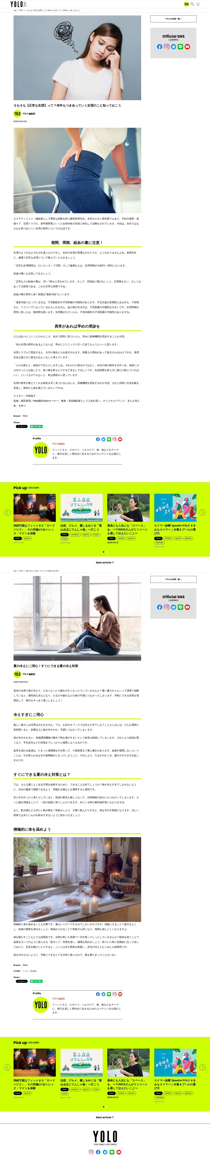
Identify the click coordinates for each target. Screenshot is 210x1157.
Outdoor (75, 534)
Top (15, 10)
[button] (7, 512)
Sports (27, 538)
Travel (95, 534)
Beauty (188, 538)
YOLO (21, 10)
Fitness (121, 538)
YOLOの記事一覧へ (173, 19)
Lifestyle (159, 542)
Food (64, 538)
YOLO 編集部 (58, 444)
